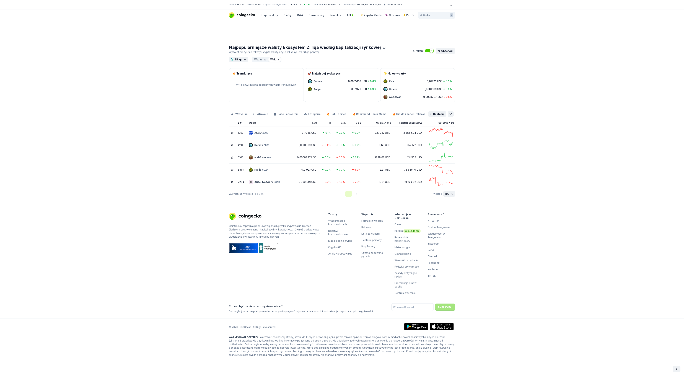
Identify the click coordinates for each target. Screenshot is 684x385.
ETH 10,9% (375, 4)
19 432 (240, 4)
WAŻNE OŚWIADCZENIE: (243, 337)
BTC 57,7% (362, 4)
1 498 (258, 4)
